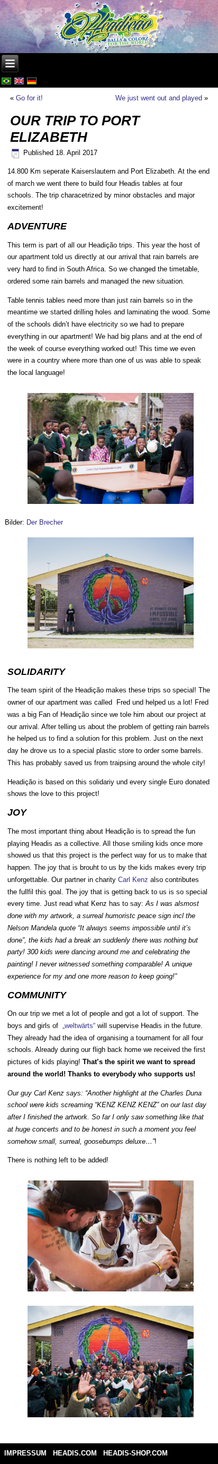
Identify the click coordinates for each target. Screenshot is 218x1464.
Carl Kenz (133, 880)
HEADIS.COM (75, 1453)
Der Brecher (44, 522)
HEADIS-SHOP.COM (135, 1453)
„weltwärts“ (78, 1026)
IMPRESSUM (25, 1453)
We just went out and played (158, 98)
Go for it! (29, 98)
